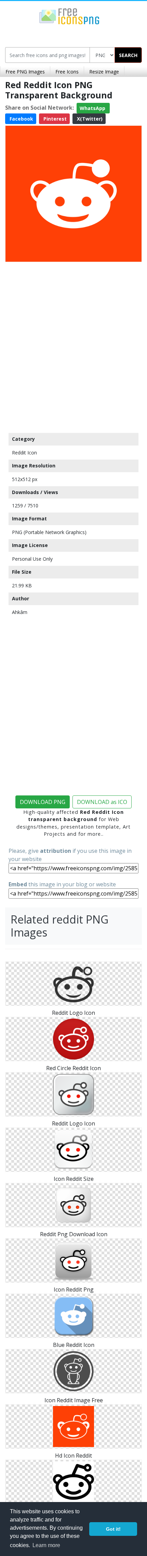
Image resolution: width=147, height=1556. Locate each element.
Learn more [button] (46, 1545)
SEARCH (128, 55)
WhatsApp (93, 108)
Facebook (20, 118)
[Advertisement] (73, 345)
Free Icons (67, 71)
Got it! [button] (113, 1529)
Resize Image (104, 71)
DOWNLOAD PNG (42, 802)
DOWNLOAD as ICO (102, 802)
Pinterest (54, 118)
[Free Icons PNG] (69, 15)
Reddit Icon (24, 452)
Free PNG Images (25, 71)
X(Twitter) (89, 118)
